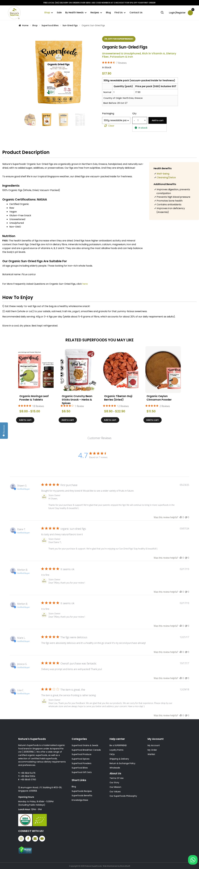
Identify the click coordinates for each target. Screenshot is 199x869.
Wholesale (115, 767)
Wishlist (151, 754)
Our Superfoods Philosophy (123, 795)
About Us (115, 773)
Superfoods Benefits (82, 795)
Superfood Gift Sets (82, 772)
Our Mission (115, 787)
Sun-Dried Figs (70, 25)
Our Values (115, 791)
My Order (152, 749)
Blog (108, 12)
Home (25, 25)
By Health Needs (74, 12)
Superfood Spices (80, 758)
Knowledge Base (80, 800)
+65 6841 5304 (28, 776)
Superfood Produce (81, 754)
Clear (111, 125)
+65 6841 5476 (28, 773)
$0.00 (192, 10)
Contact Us (136, 12)
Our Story (114, 782)
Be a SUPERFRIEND (118, 745)
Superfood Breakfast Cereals (86, 749)
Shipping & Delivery (119, 758)
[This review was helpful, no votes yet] (181, 517)
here (85, 284)
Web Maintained (110, 866)
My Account (154, 745)
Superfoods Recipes (82, 791)
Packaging (108, 113)
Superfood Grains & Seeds (85, 745)
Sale (59, 12)
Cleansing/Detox (166, 177)
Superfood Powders (81, 763)
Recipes (94, 12)
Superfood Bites (50, 25)
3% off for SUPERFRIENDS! (118, 38)
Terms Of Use (117, 778)
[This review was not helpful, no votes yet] (186, 517)
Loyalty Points (116, 749)
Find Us (119, 12)
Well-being (163, 173)
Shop (47, 12)
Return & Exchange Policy (122, 763)
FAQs (112, 754)
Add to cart (157, 120)
